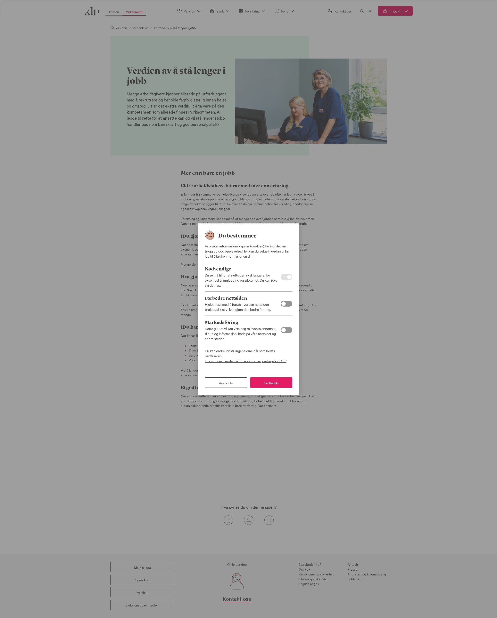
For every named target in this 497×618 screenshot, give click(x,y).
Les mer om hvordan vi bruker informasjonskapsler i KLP (245, 360)
